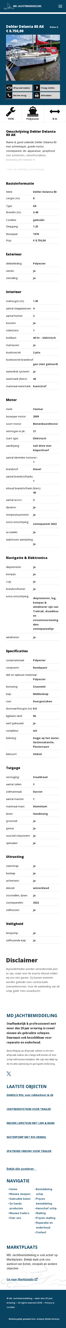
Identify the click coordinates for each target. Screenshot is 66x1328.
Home (13, 1189)
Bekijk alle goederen (20, 1169)
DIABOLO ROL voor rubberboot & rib (30, 1095)
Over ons (15, 1218)
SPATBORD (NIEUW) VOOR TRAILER (29, 1151)
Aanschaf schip (46, 1208)
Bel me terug (19, 95)
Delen (53, 27)
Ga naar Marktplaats (20, 1279)
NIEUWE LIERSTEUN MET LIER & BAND (31, 1123)
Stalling (41, 1213)
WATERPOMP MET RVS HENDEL (26, 1137)
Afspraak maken (21, 88)
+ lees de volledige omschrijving (25, 169)
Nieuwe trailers (19, 1213)
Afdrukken (46, 95)
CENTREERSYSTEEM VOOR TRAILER (29, 1109)
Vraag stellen (48, 88)
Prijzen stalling (45, 1218)
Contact (41, 1232)
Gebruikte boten (20, 1198)
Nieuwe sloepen (20, 1194)
